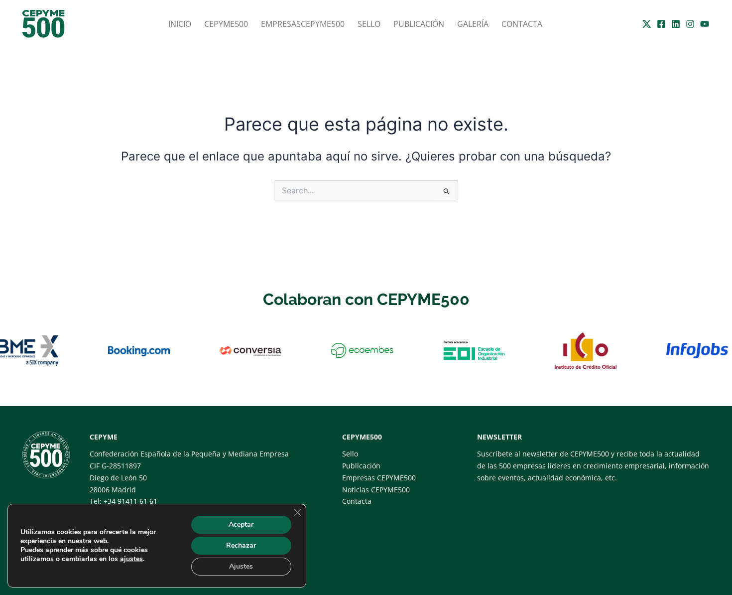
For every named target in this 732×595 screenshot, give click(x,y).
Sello (369, 23)
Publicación (418, 23)
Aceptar (241, 524)
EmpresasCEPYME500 (303, 23)
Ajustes (241, 566)
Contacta (521, 23)
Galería (472, 23)
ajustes (131, 559)
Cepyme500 (226, 23)
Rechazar (241, 545)
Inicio (179, 23)
